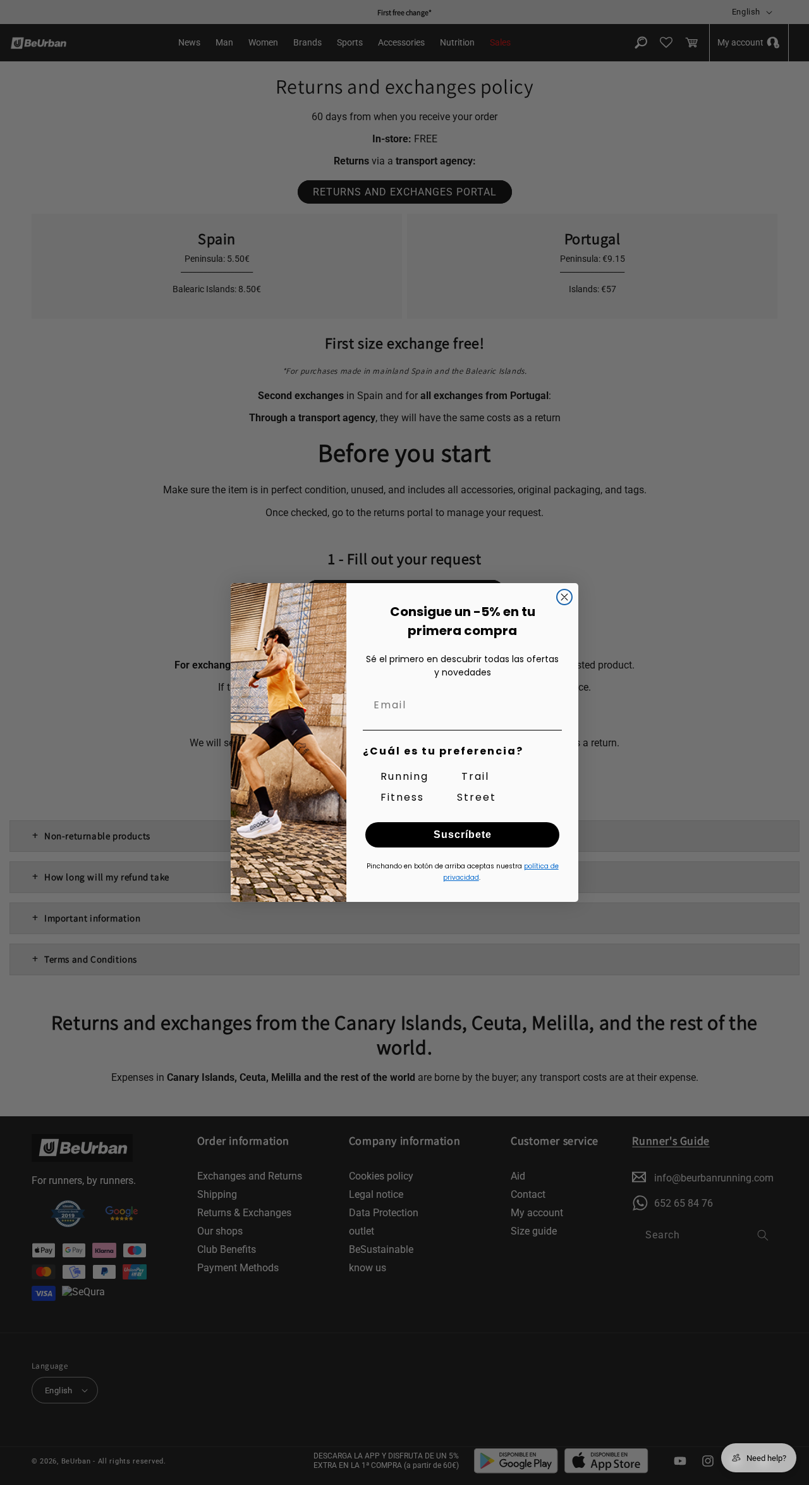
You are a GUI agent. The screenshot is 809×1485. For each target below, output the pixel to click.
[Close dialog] (564, 597)
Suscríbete (463, 834)
